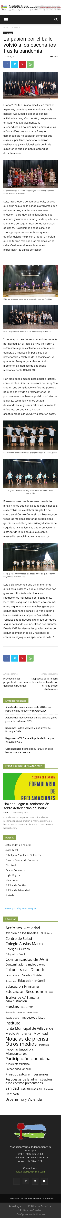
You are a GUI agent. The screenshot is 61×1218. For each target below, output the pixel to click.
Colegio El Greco (17, 949)
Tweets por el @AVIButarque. (19, 908)
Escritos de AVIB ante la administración (22, 999)
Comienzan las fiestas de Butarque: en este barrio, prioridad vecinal (29, 750)
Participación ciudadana (27, 1058)
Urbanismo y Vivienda (23, 1099)
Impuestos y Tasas (33, 1017)
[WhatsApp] (30, 64)
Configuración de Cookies (30, 1214)
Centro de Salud (18, 938)
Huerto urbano (12, 1017)
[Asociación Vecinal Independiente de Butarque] (30, 8)
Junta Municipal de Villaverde (29, 1028)
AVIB (5, 812)
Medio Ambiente (18, 1033)
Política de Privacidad (17, 890)
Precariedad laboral (18, 1069)
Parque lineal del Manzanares (20, 1051)
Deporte (37, 969)
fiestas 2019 (27, 1007)
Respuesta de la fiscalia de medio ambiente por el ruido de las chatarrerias (44, 684)
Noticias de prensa (26, 1038)
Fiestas (12, 1006)
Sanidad (12, 1088)
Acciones (13, 927)
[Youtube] (44, 1181)
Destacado (10, 981)
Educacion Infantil (31, 980)
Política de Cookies (15, 885)
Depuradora (12, 975)
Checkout (10, 865)
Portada (9, 895)
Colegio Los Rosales (16, 954)
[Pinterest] (22, 64)
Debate (24, 970)
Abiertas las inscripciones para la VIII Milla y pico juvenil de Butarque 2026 (31, 719)
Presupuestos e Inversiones (27, 1074)
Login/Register (13, 875)
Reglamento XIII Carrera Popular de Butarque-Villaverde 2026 (30, 740)
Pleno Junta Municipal (17, 1063)
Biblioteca (46, 933)
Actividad (32, 928)
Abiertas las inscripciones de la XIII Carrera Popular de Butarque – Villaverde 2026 (28, 709)
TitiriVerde (48, 1089)
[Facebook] (6, 64)
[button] (5, 19)
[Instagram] (26, 1181)
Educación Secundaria (26, 991)
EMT (51, 992)
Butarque (16, 27)
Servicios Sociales (31, 1088)
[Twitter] (14, 64)
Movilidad (41, 1033)
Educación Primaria (22, 986)
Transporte (12, 1094)
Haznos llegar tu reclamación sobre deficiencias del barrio (26, 806)
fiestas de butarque (15, 1012)
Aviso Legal (11, 850)
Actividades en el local (18, 845)
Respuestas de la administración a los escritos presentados (28, 1081)
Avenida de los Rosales (21, 933)
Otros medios (21, 1044)
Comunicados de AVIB (26, 959)
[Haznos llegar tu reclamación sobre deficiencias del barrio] (30, 786)
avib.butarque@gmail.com (31, 1171)
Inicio (5, 27)
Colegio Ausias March (24, 943)
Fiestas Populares (15, 870)
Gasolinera (32, 1012)
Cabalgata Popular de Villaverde (23, 855)
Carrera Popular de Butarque (21, 860)
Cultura (11, 969)
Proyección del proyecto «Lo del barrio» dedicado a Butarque (16, 682)
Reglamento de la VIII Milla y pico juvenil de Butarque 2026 (28, 730)
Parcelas (44, 1044)
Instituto (13, 1023)
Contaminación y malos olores (25, 964)
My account (11, 880)
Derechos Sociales (32, 975)
